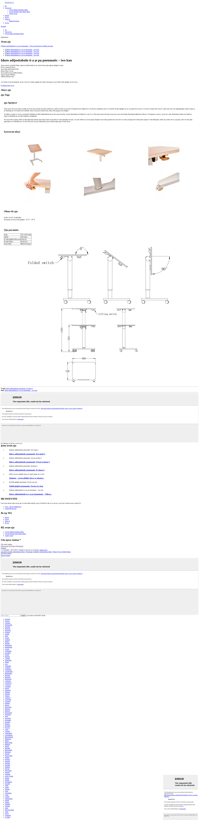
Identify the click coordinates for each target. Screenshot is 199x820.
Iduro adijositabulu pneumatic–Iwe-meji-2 (27, 454)
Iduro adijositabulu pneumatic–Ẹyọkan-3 (19, 388)
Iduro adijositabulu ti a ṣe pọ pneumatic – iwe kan (21, 390)
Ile (6, 6)
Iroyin (7, 15)
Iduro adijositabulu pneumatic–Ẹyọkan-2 (27, 470)
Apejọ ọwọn (13, 13)
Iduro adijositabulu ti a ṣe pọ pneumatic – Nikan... (30, 494)
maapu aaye (43, 550)
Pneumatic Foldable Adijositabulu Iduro (39, 552)
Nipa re (7, 19)
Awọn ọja (8, 8)
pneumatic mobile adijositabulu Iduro (13, 552)
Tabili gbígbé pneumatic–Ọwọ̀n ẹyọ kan (26, 486)
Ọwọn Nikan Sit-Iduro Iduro (18, 10)
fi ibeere (3, 548)
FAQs (7, 17)
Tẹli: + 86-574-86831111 (13, 507)
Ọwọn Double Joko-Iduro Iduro (19, 12)
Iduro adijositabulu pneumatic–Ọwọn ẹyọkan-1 (29, 462)
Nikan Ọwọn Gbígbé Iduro (62, 552)
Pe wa (7, 23)
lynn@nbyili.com (10, 508)
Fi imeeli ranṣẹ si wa (7, 85)
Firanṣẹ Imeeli (5, 555)
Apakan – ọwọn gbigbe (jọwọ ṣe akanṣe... (26, 478)
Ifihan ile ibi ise (14, 21)
